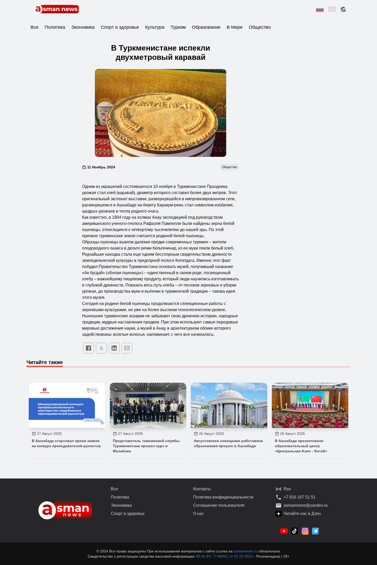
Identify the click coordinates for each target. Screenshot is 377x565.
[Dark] (343, 9)
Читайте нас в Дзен (302, 513)
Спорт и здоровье (120, 27)
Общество (260, 27)
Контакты (202, 489)
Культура (154, 27)
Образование (206, 27)
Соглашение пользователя (218, 505)
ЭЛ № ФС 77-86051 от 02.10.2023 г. (225, 556)
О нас (198, 513)
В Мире (235, 27)
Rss (287, 489)
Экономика (83, 27)
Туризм (178, 27)
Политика (55, 27)
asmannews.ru (245, 551)
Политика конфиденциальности (223, 497)
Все (34, 27)
